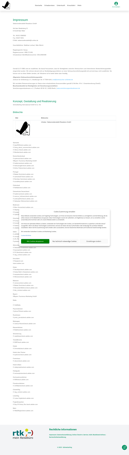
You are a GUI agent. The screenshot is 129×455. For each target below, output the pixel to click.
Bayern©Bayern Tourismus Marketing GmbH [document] (25, 295)
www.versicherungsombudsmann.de (68, 88)
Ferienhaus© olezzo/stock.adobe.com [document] (21, 360)
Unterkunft (61, 5)
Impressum (52, 435)
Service (85, 435)
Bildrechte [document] (18, 112)
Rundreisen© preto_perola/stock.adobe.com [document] (23, 316)
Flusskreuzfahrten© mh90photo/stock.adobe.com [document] (23, 385)
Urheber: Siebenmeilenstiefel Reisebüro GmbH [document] (56, 122)
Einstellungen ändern (93, 241)
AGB (90, 435)
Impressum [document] (20, 19)
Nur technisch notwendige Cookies (64, 241)
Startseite (38, 5)
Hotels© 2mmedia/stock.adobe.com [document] (22, 347)
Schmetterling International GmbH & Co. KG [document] (27, 105)
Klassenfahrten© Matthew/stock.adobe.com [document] (22, 329)
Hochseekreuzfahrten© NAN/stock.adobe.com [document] (21, 378)
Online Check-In (77, 435)
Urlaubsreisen (49, 5)
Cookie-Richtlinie (26, 235)
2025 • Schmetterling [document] (65, 447)
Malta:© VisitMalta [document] (16, 302)
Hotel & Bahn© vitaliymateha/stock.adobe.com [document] (23, 366)
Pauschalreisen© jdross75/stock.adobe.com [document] (22, 310)
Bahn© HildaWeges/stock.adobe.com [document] (23, 409)
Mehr (80, 5)
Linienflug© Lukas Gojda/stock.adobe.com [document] (23, 397)
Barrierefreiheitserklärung (57, 437)
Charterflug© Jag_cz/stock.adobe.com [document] (21, 391)
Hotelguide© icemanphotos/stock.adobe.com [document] (24, 372)
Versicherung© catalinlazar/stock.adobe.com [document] (23, 335)
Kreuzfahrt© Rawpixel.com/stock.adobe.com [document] (18, 261)
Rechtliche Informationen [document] (63, 429)
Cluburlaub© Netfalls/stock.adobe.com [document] (21, 186)
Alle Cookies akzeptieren (35, 241)
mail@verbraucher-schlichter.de (63, 79)
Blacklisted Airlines (99, 435)
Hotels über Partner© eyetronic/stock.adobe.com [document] (22, 354)
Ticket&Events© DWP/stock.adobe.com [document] (21, 341)
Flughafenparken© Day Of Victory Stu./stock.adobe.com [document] (25, 403)
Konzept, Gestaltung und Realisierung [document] (34, 101)
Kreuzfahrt (71, 5)
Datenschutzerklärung (64, 435)
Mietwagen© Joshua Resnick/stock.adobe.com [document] (24, 322)
